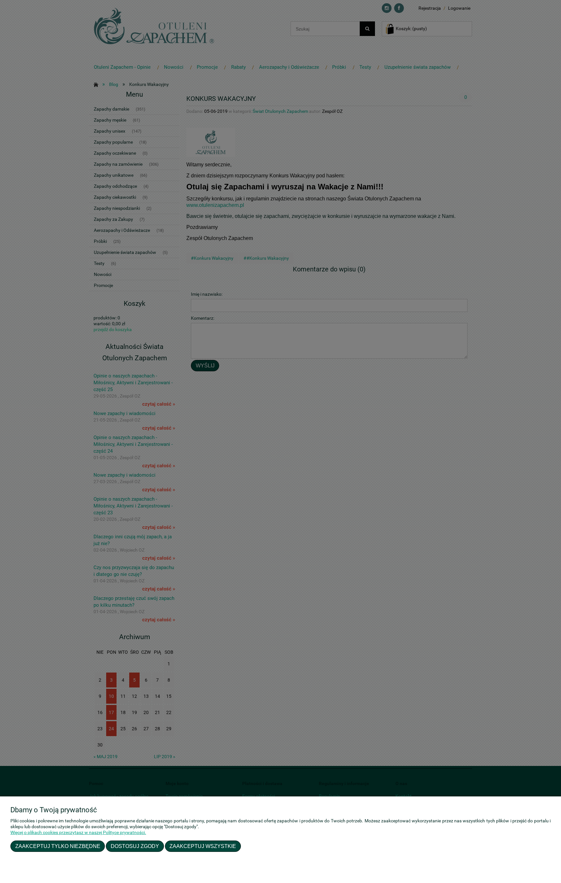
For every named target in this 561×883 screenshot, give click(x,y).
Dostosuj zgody (135, 846)
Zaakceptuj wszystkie (202, 846)
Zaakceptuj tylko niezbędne (57, 846)
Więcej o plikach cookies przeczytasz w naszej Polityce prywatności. (78, 832)
